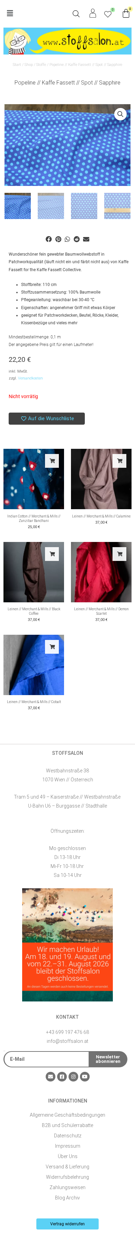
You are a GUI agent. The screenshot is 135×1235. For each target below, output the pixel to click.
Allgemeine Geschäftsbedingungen (67, 1115)
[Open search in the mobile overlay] (76, 13)
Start (17, 64)
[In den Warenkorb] (52, 461)
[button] (35, 14)
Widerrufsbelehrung (67, 1177)
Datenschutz (67, 1135)
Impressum (67, 1146)
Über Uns (68, 1156)
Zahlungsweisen (68, 1187)
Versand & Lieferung (67, 1166)
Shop (29, 64)
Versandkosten (30, 378)
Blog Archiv (67, 1198)
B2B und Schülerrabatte (67, 1125)
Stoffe (41, 64)
